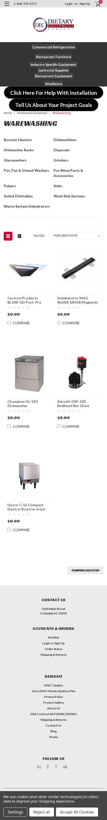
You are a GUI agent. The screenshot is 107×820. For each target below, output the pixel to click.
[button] (53, 47)
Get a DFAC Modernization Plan (53, 691)
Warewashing (62, 113)
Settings (15, 812)
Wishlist (53, 637)
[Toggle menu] (7, 7)
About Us (53, 708)
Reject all (41, 812)
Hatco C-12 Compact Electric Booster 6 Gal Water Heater (26, 507)
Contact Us (53, 725)
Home (8, 113)
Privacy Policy (53, 697)
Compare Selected (85, 570)
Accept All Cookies (77, 812)
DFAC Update (53, 685)
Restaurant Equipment (32, 113)
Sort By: (39, 236)
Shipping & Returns (53, 654)
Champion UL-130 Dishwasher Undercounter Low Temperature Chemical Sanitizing (27, 403)
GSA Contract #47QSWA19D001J (53, 714)
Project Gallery (53, 702)
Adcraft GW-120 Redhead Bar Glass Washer (73, 403)
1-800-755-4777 (25, 3)
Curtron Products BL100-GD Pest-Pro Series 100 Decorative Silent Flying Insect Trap (28, 300)
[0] (95, 4)
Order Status (53, 649)
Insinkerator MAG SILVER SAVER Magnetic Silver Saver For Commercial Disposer (77, 300)
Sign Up (84, 3)
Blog (53, 731)
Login (69, 3)
